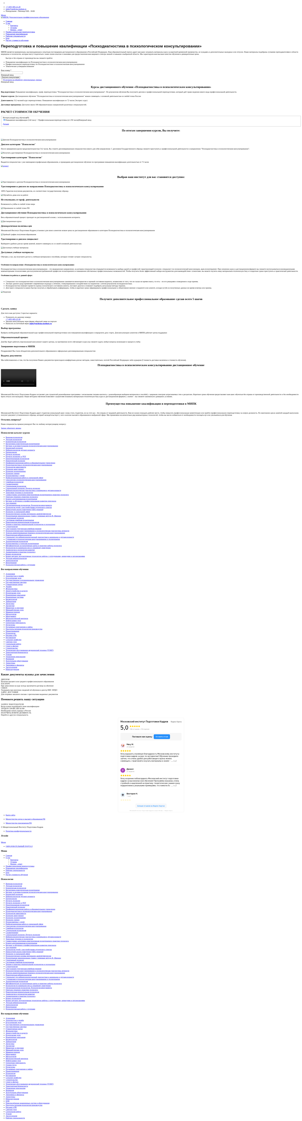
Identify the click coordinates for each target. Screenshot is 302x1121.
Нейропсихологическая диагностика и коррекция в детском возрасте (33, 490)
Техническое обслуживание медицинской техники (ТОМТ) (30, 650)
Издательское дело (13, 593)
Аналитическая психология (17, 541)
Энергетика (10, 663)
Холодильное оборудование (17, 661)
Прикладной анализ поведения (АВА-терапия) (24, 510)
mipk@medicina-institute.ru (16, 9)
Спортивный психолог (15, 518)
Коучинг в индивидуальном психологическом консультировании (32, 446)
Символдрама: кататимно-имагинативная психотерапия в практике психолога (37, 495)
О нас (8, 23)
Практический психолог (15, 461)
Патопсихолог (11, 452)
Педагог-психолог (13, 454)
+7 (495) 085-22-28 (13, 7)
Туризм (9, 655)
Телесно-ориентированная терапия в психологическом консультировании (35, 533)
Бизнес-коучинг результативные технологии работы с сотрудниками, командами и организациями (45, 556)
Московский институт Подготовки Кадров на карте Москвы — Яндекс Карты (151, 810)
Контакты (14, 26)
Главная (9, 21)
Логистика (10, 604)
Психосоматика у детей (15, 476)
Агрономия (10, 574)
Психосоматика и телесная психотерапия (22, 544)
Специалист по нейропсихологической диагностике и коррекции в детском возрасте (40, 537)
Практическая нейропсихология (18, 535)
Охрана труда (11, 1065)
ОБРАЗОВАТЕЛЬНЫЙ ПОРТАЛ (19, 846)
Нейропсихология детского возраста (20, 450)
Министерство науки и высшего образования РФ (25, 819)
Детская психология (14, 439)
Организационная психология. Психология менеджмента (29, 505)
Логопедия (10, 606)
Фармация (10, 659)
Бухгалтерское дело (13, 578)
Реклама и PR (11, 635)
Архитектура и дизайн (15, 576)
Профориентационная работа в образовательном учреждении (30, 463)
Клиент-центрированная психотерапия (21, 499)
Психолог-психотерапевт (16, 471)
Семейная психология (14, 482)
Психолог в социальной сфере (18, 512)
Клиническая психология (16, 442)
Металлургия (11, 614)
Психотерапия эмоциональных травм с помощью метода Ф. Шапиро (33, 516)
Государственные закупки (16, 582)
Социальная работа (13, 644)
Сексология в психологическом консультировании (26, 480)
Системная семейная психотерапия (20, 520)
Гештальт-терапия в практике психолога (22, 497)
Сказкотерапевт (12, 484)
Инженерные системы (15, 597)
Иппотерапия (11, 563)
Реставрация (11, 638)
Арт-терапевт (11, 503)
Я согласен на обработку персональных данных (22, 80)
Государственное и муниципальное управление (25, 580)
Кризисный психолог (14, 448)
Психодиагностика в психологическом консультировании (29, 465)
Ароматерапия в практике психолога (20, 552)
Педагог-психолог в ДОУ (16, 456)
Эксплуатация (11, 667)
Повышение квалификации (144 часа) (20, 120)
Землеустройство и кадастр (17, 591)
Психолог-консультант (15, 469)
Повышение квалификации (17, 34)
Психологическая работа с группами (20, 565)
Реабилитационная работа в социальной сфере (24, 478)
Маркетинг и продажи (15, 608)
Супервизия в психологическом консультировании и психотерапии (33, 539)
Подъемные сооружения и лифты (19, 627)
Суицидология (12, 527)
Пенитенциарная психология (17, 459)
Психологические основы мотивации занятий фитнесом (28, 514)
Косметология (11, 599)
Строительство (12, 648)
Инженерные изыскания (15, 595)
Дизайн (9, 587)
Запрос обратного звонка (11, 428)
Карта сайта (10, 815)
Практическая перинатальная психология (22, 522)
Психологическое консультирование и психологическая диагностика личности (37, 531)
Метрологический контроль (17, 618)
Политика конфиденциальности (18, 831)
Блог (7, 38)
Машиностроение (13, 612)
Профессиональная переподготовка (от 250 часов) (58, 120)
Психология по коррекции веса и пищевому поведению (28, 548)
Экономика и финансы (15, 665)
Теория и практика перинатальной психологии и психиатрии (30, 524)
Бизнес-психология (13, 554)
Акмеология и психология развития (20, 550)
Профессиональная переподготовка (20, 32)
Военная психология (14, 437)
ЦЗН (7, 1101)
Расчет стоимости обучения (17, 40)
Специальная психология (16, 486)
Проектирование (12, 631)
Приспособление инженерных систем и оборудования (27, 1103)
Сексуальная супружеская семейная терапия (23, 529)
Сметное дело (11, 642)
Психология (10, 633)
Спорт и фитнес (12, 646)
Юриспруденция (12, 669)
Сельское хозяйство (13, 640)
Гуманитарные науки (14, 584)
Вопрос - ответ (16, 30)
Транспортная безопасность (17, 652)
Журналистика (11, 589)
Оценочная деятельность (16, 623)
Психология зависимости (16, 467)
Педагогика (10, 625)
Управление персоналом (15, 657)
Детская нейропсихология (16, 558)
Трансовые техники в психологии (19, 493)
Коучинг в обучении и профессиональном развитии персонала (31, 501)
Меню (3, 15)
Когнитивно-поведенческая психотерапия (23, 444)
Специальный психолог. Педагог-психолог (23, 488)
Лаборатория (11, 601)
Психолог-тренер (12, 473)
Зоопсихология (12, 560)
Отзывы (13, 28)
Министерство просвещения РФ (19, 823)
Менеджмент (11, 616)
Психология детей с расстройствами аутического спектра (29, 507)
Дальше (6, 124)
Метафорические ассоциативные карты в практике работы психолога (34, 546)
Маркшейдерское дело (15, 610)
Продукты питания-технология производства (24, 629)
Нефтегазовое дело (13, 621)
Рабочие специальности (15, 36)
